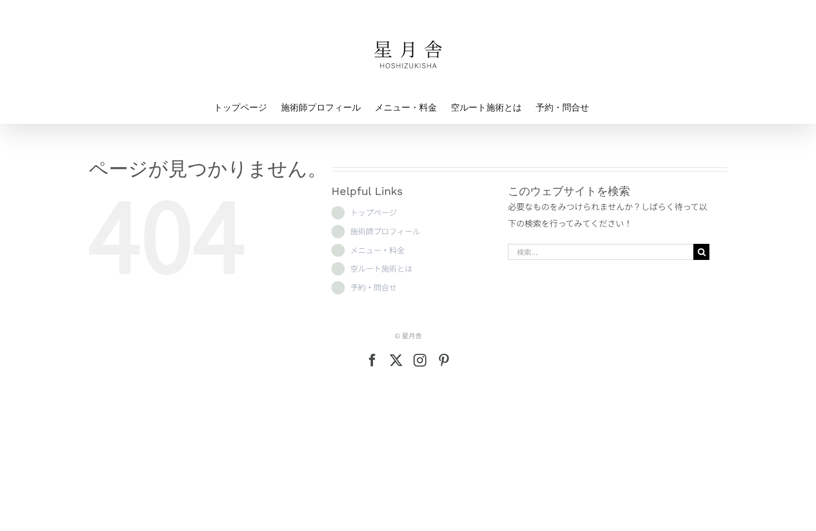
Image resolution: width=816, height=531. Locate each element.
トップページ (373, 212)
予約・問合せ (373, 287)
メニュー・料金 (377, 250)
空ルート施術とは (381, 268)
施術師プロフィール (385, 231)
